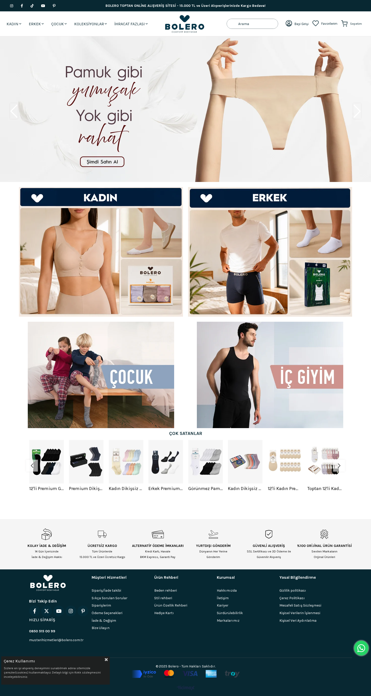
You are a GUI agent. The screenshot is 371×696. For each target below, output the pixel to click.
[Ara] (232, 24)
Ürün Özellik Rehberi (170, 605)
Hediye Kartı (164, 613)
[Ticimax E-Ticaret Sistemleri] (186, 688)
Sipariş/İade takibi (106, 590)
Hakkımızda (227, 590)
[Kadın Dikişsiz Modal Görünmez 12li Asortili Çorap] (126, 461)
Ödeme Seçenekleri (107, 613)
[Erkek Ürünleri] (270, 252)
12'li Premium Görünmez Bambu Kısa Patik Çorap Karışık (46, 488)
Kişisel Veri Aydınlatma (297, 620)
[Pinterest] (82, 611)
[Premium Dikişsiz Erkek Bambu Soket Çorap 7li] (86, 461)
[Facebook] (34, 611)
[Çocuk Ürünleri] (101, 375)
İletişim (223, 598)
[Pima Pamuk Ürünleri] (185, 109)
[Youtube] (58, 611)
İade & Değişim (104, 620)
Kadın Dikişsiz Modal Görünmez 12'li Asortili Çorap (126, 488)
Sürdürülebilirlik (230, 613)
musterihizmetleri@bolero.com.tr (56, 640)
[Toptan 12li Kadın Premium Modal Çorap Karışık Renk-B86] (324, 461)
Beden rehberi (165, 590)
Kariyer (222, 605)
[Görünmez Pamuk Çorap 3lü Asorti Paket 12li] (205, 461)
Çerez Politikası (292, 598)
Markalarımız (228, 620)
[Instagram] (70, 611)
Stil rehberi (163, 598)
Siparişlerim (101, 605)
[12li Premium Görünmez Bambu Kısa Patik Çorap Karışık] (46, 461)
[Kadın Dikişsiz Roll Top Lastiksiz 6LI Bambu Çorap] (245, 461)
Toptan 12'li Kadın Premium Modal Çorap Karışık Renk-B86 (324, 488)
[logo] (48, 582)
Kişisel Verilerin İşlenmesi (299, 613)
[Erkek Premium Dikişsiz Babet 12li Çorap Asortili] (165, 461)
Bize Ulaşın (101, 628)
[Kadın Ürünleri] (101, 252)
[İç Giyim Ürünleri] (270, 375)
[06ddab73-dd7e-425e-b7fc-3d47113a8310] (185, 674)
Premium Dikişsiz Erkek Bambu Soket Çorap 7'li (86, 488)
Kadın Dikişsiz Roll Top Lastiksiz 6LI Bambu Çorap (245, 488)
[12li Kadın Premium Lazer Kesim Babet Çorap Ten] (285, 461)
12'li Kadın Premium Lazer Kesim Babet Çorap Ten (285, 488)
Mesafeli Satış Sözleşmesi (300, 605)
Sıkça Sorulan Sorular (109, 598)
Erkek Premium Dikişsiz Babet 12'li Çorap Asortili (165, 488)
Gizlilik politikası (292, 590)
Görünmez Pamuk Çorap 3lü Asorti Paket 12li (205, 488)
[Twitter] (46, 611)
